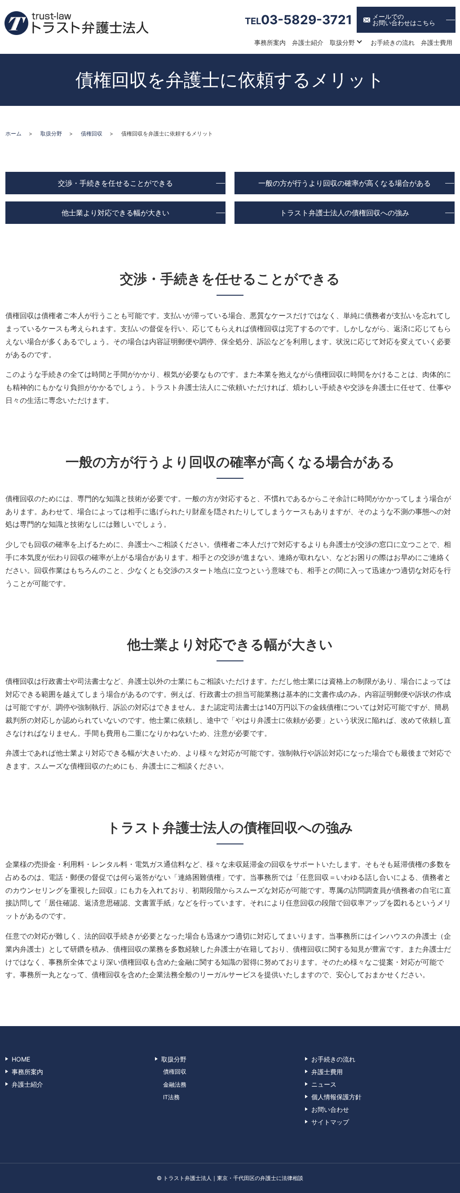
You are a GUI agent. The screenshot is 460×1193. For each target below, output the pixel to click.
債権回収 (91, 133)
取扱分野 (342, 42)
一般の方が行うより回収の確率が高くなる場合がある (344, 183)
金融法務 (174, 1084)
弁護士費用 (436, 42)
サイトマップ (330, 1122)
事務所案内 (270, 42)
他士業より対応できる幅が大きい (115, 212)
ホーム (13, 133)
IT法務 (171, 1097)
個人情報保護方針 (336, 1097)
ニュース (323, 1084)
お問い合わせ (330, 1109)
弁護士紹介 (307, 42)
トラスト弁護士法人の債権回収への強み (344, 212)
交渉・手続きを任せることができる (115, 183)
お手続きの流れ (393, 42)
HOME (21, 1059)
